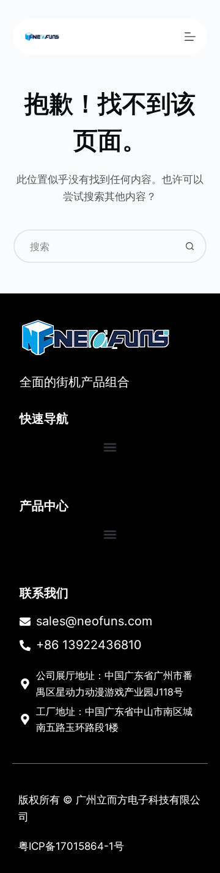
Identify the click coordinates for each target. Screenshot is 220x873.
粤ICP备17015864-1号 (71, 846)
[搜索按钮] (189, 246)
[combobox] (95, 246)
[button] (110, 447)
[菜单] (190, 36)
